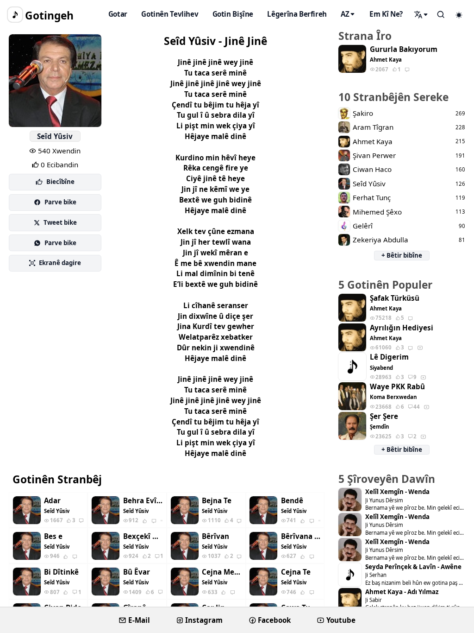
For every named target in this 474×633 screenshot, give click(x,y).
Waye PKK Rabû (397, 386)
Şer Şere (384, 416)
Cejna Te (296, 572)
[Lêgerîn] (421, 14)
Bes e (53, 536)
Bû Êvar (136, 572)
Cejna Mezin (222, 572)
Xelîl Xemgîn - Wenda (397, 492)
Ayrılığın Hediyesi (401, 327)
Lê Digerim (389, 357)
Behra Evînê (143, 500)
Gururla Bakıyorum (403, 49)
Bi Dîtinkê (61, 572)
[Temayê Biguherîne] (459, 15)
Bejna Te (216, 500)
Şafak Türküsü (394, 298)
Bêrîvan (215, 536)
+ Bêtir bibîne (401, 255)
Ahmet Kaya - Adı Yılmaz (401, 592)
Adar (52, 500)
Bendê (292, 500)
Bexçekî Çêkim (143, 536)
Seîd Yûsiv (55, 136)
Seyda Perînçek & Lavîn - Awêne (413, 567)
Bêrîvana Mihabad (301, 536)
